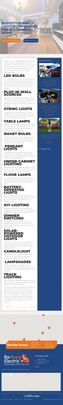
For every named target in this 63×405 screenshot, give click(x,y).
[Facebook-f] (36, 367)
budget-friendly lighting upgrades (23, 291)
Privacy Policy (18, 399)
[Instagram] (38, 367)
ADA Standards (28, 399)
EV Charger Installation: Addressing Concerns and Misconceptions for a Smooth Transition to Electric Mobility (49, 109)
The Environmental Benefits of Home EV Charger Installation (49, 81)
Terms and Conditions (7, 399)
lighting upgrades (26, 66)
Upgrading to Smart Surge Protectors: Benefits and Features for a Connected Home (49, 137)
